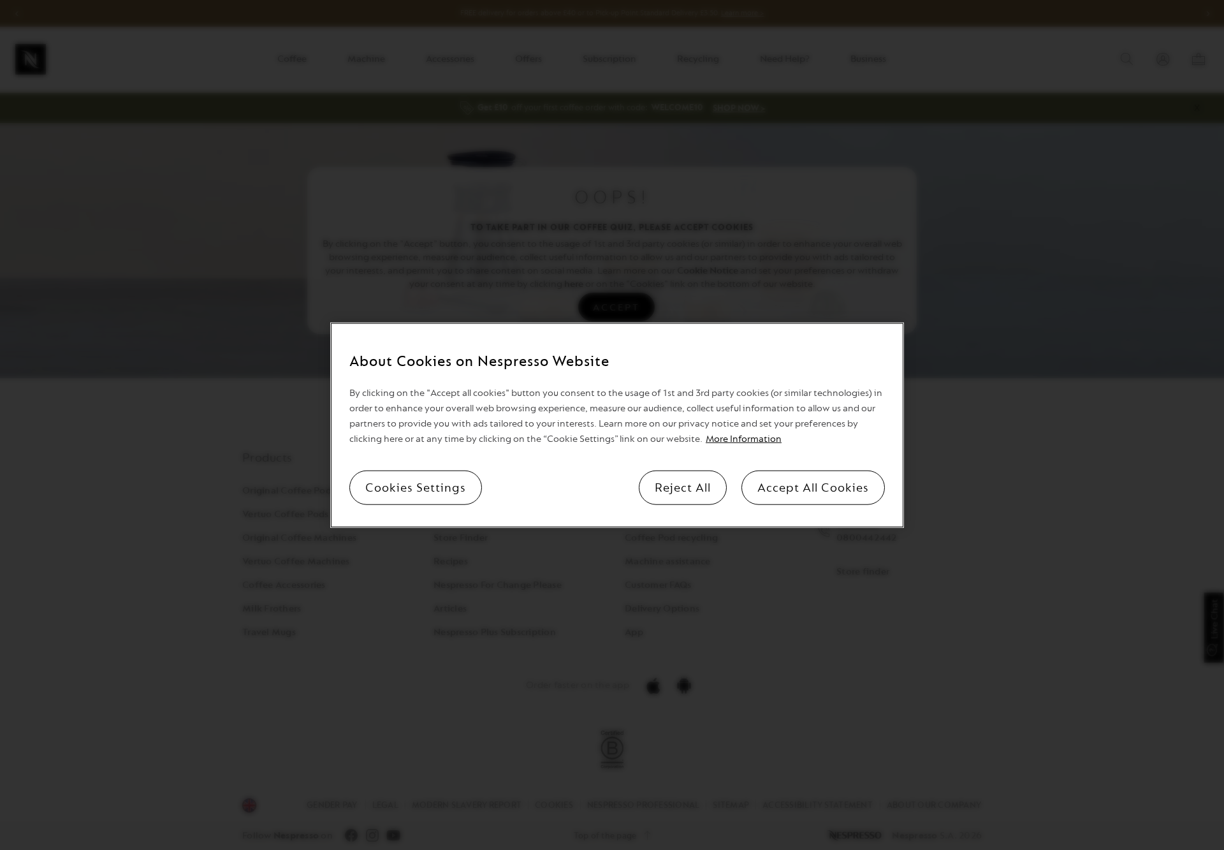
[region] (617, 425)
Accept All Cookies (813, 487)
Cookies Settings (415, 487)
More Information (744, 439)
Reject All (683, 487)
